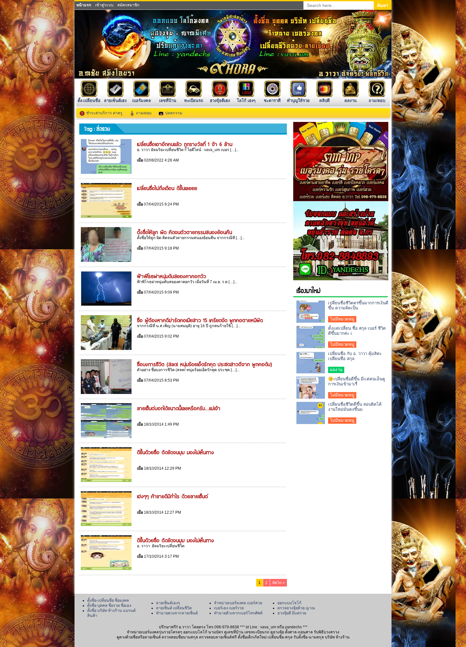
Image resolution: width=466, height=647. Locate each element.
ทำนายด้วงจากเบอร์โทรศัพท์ (238, 613)
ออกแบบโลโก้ (289, 603)
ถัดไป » (278, 582)
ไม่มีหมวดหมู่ (342, 319)
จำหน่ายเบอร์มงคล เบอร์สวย (238, 603)
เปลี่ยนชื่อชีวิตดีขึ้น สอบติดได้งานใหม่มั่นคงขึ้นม (355, 407)
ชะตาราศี (272, 100)
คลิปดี (324, 100)
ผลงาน (351, 100)
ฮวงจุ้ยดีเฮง (220, 100)
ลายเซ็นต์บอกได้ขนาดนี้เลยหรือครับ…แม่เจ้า (178, 408)
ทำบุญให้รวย (298, 100)
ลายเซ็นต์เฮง (115, 100)
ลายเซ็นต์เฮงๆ (168, 603)
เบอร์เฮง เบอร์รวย (229, 608)
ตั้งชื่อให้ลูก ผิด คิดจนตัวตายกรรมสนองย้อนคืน (184, 232)
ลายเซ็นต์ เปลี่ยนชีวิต (174, 608)
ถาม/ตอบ (377, 100)
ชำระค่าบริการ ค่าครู (104, 113)
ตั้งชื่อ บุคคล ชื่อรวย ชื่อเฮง (109, 605)
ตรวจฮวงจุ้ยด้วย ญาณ (296, 608)
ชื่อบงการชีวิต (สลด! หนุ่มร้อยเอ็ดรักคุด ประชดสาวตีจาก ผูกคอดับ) (204, 364)
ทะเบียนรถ (193, 100)
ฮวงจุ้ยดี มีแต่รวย (291, 613)
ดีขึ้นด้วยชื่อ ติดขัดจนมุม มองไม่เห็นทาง (175, 452)
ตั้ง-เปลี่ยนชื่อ (89, 100)
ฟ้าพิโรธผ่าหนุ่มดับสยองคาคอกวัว (171, 276)
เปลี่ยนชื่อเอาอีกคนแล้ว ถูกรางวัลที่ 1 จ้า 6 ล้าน (184, 144)
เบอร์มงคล (141, 100)
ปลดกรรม (173, 113)
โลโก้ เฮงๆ (246, 100)
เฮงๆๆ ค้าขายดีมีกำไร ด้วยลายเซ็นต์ (172, 496)
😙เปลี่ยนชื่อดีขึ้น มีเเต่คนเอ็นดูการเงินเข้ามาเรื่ (356, 381)
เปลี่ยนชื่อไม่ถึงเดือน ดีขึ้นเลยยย (167, 188)
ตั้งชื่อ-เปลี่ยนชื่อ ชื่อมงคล (108, 600)
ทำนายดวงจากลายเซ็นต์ (177, 613)
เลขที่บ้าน (167, 100)
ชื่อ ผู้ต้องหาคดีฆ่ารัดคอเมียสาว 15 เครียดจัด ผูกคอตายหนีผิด (200, 320)
